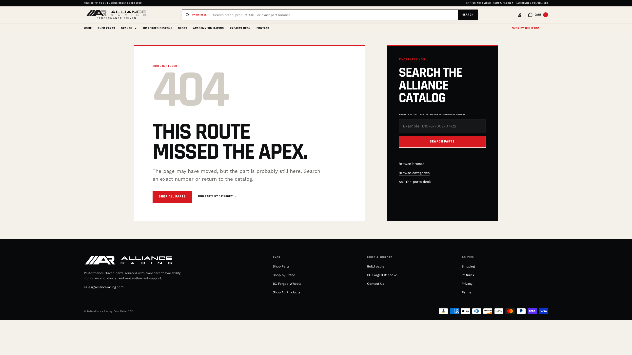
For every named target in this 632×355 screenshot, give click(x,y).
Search (468, 15)
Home (88, 28)
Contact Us (375, 283)
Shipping (468, 266)
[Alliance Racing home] (116, 14)
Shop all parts (172, 196)
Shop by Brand (284, 275)
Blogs (182, 28)
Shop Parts (106, 28)
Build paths (375, 266)
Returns (468, 275)
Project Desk (240, 28)
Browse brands (411, 164)
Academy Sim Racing (208, 28)
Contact (263, 28)
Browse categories (414, 173)
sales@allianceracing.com (103, 287)
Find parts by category (217, 196)
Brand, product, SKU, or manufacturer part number (432, 114)
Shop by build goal (530, 28)
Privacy (467, 283)
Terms (466, 292)
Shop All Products (286, 292)
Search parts (442, 141)
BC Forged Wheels (287, 283)
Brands (129, 28)
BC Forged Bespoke (157, 28)
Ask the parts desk (415, 182)
